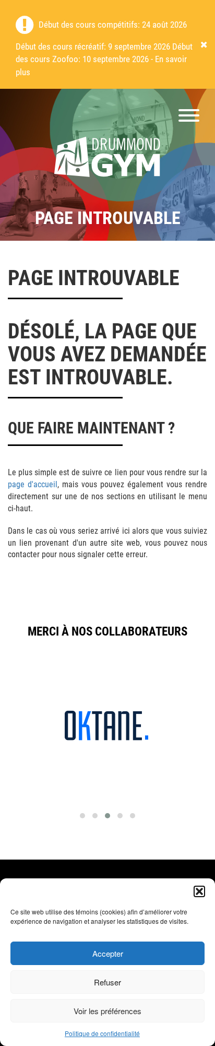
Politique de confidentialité (102, 1033)
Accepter (107, 953)
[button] (199, 891)
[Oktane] (106, 724)
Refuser (107, 982)
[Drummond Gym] (107, 157)
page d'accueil (32, 484)
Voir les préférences (107, 1010)
